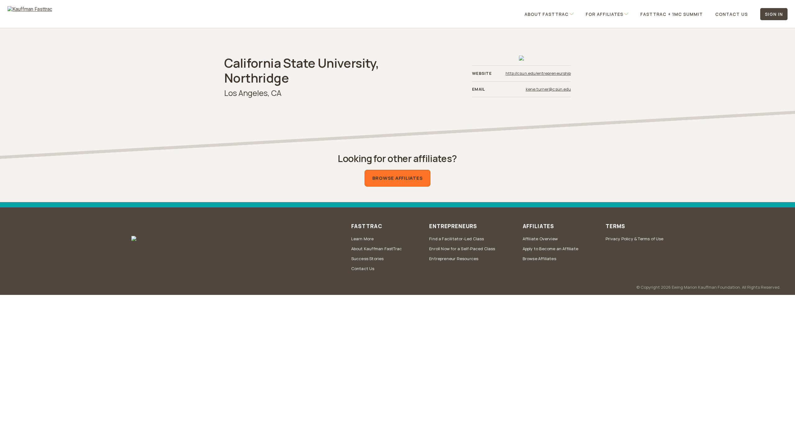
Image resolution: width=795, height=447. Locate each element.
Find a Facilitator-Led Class (456, 239)
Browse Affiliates (539, 258)
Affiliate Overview (540, 239)
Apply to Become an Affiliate (550, 248)
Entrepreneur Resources (453, 258)
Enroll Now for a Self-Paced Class (462, 248)
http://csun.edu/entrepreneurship (538, 73)
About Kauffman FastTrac (376, 248)
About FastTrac (547, 14)
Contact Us (731, 14)
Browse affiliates (397, 178)
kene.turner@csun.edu (548, 89)
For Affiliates (604, 14)
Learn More (362, 239)
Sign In (774, 14)
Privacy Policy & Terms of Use (635, 239)
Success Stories (367, 258)
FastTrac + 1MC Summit (671, 14)
